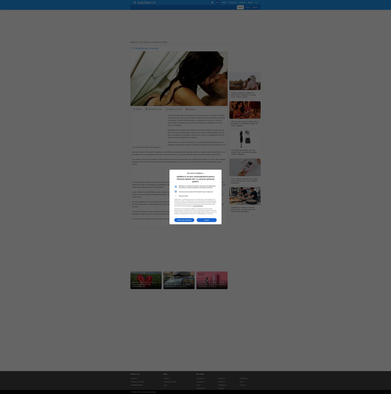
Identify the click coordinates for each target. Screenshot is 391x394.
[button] (195, 196)
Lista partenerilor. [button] (198, 206)
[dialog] (195, 197)
